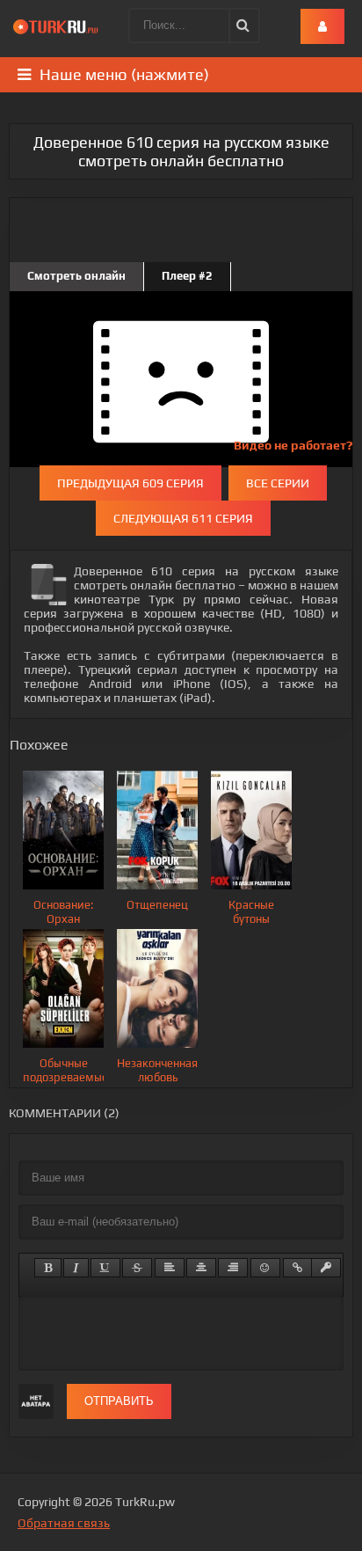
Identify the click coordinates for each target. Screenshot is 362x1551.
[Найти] (241, 25)
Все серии (277, 483)
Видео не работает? (293, 445)
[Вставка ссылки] (297, 1267)
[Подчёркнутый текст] (105, 1267)
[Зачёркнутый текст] (137, 1267)
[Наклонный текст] (76, 1267)
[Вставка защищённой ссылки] (326, 1267)
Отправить (119, 1401)
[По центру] (201, 1267)
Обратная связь (64, 1523)
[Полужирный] (48, 1267)
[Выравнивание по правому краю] (233, 1267)
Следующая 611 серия (183, 518)
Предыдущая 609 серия (130, 483)
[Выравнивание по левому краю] (170, 1267)
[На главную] (57, 26)
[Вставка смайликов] (265, 1267)
